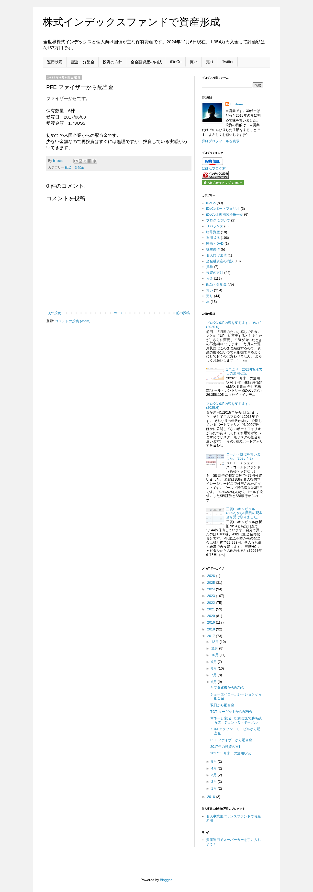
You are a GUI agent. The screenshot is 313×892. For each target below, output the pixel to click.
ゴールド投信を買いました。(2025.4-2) (243, 456)
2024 (211, 589)
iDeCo (175, 62)
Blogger (166, 880)
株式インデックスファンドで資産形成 (131, 22)
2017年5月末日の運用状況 (230, 753)
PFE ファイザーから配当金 (231, 740)
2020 (211, 616)
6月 (214, 682)
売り (210, 62)
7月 (214, 675)
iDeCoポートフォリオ (223, 208)
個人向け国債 (216, 255)
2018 (211, 629)
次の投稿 (54, 313)
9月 (214, 662)
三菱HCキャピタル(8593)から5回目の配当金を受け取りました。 (244, 513)
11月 (215, 648)
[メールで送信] (75, 161)
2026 (211, 576)
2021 (211, 609)
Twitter (228, 62)
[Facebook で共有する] (89, 161)
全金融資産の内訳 (146, 62)
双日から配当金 (222, 705)
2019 (211, 622)
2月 (214, 781)
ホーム (118, 313)
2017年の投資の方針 (226, 747)
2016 (211, 797)
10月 (215, 655)
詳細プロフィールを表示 (220, 141)
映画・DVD (215, 243)
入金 (209, 278)
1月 (214, 788)
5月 (214, 761)
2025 (211, 582)
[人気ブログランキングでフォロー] (223, 184)
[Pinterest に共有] (94, 161)
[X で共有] (85, 161)
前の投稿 (183, 313)
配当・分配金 (82, 62)
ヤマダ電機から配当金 (227, 687)
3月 (214, 775)
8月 (214, 668)
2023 (211, 596)
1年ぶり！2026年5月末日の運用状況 (244, 371)
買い (194, 62)
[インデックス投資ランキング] (215, 177)
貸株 (209, 267)
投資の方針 (112, 62)
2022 (211, 603)
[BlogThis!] (80, 161)
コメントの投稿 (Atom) (72, 321)
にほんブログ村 (214, 168)
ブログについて (218, 220)
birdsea (236, 104)
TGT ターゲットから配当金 (231, 712)
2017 (211, 636)
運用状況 (55, 62)
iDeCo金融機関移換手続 (224, 214)
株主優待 (213, 249)
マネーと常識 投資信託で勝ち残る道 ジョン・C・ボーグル (236, 720)
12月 (215, 642)
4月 (214, 768)
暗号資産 (213, 232)
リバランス (214, 226)
